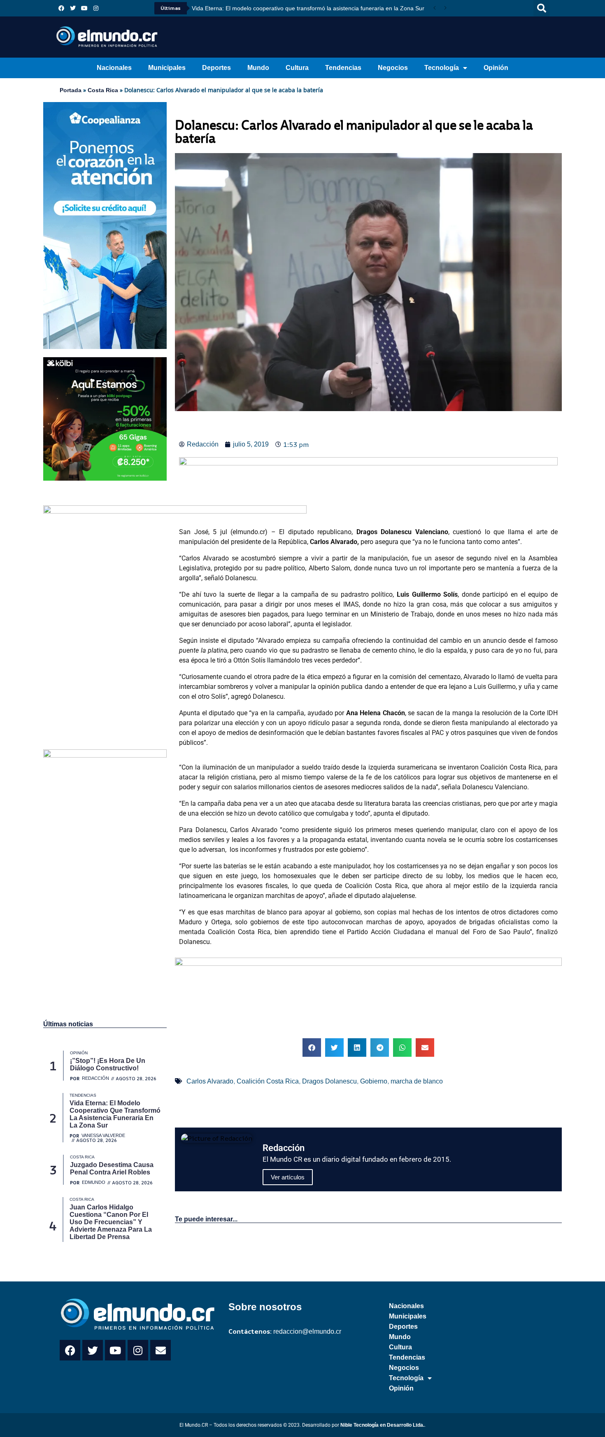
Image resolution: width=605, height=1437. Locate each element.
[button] (541, 8)
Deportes (216, 67)
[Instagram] (96, 8)
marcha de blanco (417, 1081)
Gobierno (373, 1081)
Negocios (393, 67)
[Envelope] (160, 1350)
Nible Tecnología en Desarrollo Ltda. (382, 1425)
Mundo (258, 67)
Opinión (496, 67)
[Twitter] (73, 8)
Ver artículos (288, 1177)
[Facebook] (61, 8)
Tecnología (441, 67)
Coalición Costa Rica (268, 1081)
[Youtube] (84, 8)
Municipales (167, 67)
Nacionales (114, 67)
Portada (70, 90)
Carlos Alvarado (209, 1081)
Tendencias (343, 67)
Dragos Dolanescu (329, 1081)
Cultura (297, 67)
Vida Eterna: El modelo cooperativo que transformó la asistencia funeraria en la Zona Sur (308, 8)
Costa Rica (103, 90)
